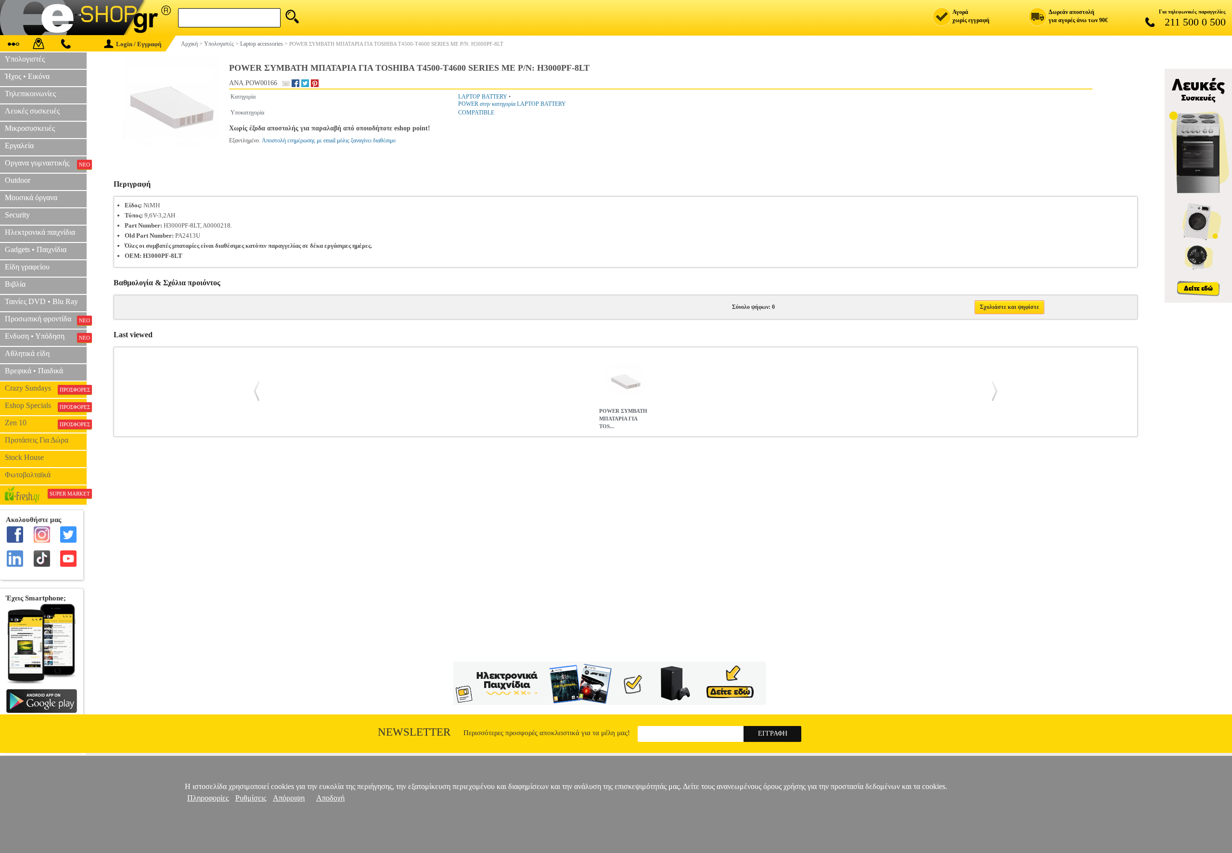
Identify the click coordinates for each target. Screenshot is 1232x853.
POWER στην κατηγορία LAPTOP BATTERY (512, 104)
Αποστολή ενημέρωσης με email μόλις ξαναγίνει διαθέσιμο (329, 140)
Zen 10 (46, 423)
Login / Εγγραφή (138, 44)
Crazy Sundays (46, 388)
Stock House (24, 457)
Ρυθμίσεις (250, 798)
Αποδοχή (330, 798)
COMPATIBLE (476, 112)
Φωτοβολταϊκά (28, 475)
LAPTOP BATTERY (482, 96)
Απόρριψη (289, 798)
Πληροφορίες (208, 798)
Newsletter (414, 732)
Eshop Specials (46, 405)
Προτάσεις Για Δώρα (36, 440)
